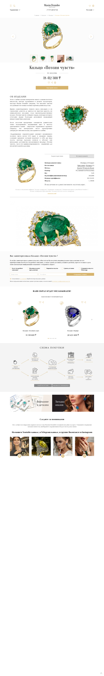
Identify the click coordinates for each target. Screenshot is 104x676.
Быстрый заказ (52, 88)
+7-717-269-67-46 (52, 10)
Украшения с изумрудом (54, 189)
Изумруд (89, 165)
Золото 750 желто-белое (85, 168)
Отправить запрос (80, 274)
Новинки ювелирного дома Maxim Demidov (75, 189)
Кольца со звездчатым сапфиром (24, 189)
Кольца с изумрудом (40, 189)
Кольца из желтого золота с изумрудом (63, 191)
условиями (23, 279)
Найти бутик (43, 385)
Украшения (14, 10)
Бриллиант (81, 165)
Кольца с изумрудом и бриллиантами (40, 191)
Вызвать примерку (61, 385)
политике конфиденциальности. (61, 281)
